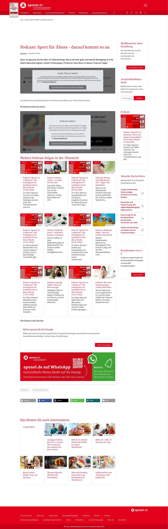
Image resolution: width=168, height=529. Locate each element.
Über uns (111, 520)
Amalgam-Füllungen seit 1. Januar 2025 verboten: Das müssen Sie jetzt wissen (55, 445)
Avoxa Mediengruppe (96, 520)
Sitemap (107, 516)
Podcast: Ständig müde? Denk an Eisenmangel (54, 285)
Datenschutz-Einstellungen (29, 520)
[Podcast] (141, 12)
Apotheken (37, 13)
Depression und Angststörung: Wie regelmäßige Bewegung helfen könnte (130, 206)
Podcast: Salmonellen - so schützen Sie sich (54, 180)
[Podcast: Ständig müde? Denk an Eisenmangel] (55, 272)
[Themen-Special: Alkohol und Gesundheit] (55, 462)
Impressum (40, 516)
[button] (28, 400)
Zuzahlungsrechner (99, 13)
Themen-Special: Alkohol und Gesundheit (54, 475)
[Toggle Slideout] (145, 5)
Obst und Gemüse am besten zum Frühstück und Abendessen (79, 476)
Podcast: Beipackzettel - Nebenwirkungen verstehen (55, 232)
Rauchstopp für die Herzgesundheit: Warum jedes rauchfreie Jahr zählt (129, 219)
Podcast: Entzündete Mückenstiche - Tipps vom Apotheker (103, 181)
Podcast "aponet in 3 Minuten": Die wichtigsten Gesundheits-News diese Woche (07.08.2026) (79, 184)
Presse (68, 520)
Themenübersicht (40, 390)
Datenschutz (53, 516)
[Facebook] (127, 12)
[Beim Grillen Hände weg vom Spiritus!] (31, 462)
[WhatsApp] (131, 12)
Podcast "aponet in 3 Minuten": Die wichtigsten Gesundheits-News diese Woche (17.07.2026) (31, 288)
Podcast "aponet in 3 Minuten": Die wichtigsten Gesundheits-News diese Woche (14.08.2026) (31, 184)
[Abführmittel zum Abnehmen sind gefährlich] (104, 462)
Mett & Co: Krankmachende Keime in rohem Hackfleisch (79, 443)
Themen (71, 13)
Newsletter (83, 13)
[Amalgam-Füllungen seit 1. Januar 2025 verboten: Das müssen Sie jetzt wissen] (55, 429)
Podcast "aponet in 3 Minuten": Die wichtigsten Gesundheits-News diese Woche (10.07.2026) (79, 288)
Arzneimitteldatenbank (55, 13)
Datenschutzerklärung (49, 82)
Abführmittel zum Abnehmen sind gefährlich (104, 475)
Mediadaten (80, 520)
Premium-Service (26, 516)
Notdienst (25, 13)
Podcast (24, 390)
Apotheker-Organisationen (52, 520)
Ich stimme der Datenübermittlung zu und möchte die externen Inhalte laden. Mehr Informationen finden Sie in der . (69, 81)
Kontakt (97, 516)
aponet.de (23, 53)
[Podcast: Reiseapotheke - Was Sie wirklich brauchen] (104, 219)
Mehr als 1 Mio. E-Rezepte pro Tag (104, 441)
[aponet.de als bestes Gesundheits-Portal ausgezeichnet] (13, 10)
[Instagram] (136, 12)
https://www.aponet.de (139, 510)
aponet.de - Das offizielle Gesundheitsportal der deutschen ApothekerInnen (35, 6)
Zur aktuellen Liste (135, 67)
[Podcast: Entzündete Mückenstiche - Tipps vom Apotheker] (104, 167)
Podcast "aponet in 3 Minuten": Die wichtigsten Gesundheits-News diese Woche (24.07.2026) (79, 236)
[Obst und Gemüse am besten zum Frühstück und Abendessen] (80, 462)
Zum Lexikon (138, 274)
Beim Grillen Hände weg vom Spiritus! (30, 475)
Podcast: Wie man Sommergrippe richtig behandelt (104, 285)
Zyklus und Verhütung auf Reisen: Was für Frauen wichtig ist (129, 230)
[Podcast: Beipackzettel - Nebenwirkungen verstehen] (55, 219)
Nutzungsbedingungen (70, 516)
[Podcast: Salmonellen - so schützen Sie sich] (55, 167)
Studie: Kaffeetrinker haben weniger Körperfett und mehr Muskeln (129, 193)
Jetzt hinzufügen (104, 345)
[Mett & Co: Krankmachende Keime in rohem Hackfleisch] (80, 429)
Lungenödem (29, 427)
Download (86, 516)
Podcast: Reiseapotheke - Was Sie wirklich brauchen (104, 232)
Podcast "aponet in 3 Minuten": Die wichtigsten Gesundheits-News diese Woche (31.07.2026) (31, 236)
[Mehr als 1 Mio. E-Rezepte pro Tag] (104, 429)
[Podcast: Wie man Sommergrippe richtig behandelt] (104, 272)
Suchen (139, 98)
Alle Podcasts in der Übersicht (32, 320)
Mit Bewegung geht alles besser (32, 106)
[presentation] (113, 12)
